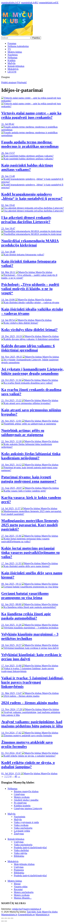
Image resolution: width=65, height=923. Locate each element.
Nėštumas (12, 57)
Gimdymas (19, 794)
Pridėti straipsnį (9, 82)
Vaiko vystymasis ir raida (26, 822)
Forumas (12, 43)
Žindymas (19, 833)
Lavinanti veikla (22, 830)
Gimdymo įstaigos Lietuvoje (28, 808)
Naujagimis (19, 816)
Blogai (17, 883)
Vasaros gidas (20, 886)
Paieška (36, 38)
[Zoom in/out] (12, 918)
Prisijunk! (22, 82)
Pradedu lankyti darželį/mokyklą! (30, 847)
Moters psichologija (23, 892)
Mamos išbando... (23, 898)
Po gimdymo (20, 802)
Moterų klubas (15, 52)
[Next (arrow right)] (5, 921)
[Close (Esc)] (2, 918)
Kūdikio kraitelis (22, 805)
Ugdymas (19, 841)
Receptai (18, 889)
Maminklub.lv (42, 914)
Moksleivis (13, 69)
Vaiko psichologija (23, 828)
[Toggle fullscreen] (9, 918)
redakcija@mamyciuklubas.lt (26, 909)
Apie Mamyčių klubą (47, 911)
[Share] (5, 918)
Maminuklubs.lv (9, 914)
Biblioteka (19, 856)
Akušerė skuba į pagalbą (26, 800)
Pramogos (19, 870)
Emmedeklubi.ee (26, 914)
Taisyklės (31, 911)
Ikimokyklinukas (16, 66)
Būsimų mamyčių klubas (26, 791)
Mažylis (11, 63)
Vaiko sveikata (21, 825)
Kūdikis (11, 60)
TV (9, 49)
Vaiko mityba (20, 853)
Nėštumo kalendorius (18, 46)
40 (16, 776)
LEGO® (12, 71)
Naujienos (13, 54)
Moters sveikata (22, 797)
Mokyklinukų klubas (24, 864)
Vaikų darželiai (21, 850)
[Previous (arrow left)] (2, 921)
